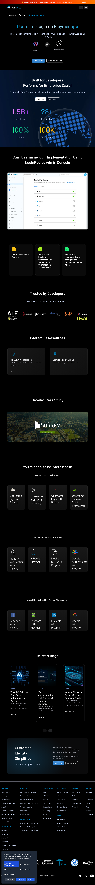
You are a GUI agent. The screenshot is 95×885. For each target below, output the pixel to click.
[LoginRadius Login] (81, 7)
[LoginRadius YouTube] (92, 876)
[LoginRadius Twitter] (85, 876)
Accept (30, 879)
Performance (26, 864)
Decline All (10, 879)
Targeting (9, 870)
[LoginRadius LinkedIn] (80, 875)
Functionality (26, 870)
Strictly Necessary (10, 864)
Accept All (21, 879)
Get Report (68, 2)
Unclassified (10, 874)
